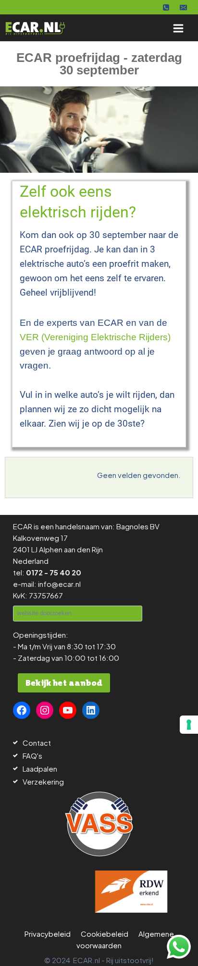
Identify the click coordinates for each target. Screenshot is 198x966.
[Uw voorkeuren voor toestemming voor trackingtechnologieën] (189, 725)
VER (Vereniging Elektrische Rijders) (95, 337)
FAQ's (32, 755)
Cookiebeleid (104, 933)
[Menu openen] (178, 28)
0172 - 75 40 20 (53, 572)
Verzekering (43, 781)
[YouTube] (67, 710)
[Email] (183, 7)
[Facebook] (21, 710)
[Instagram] (44, 710)
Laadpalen (40, 768)
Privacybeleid (48, 933)
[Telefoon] (166, 7)
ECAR (22, 526)
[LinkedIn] (90, 710)
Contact (37, 742)
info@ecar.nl (59, 583)
